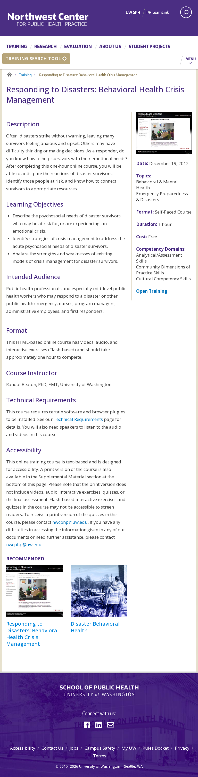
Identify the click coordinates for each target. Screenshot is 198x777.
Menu (191, 58)
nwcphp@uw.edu (70, 522)
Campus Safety (100, 748)
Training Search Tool (33, 58)
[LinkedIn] (98, 725)
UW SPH (133, 12)
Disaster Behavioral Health (95, 627)
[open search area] (186, 12)
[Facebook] (87, 725)
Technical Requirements (78, 419)
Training (16, 46)
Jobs (74, 748)
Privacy (182, 748)
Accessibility (22, 748)
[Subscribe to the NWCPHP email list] (110, 725)
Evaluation (78, 46)
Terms (99, 756)
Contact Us (52, 748)
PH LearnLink (157, 12)
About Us (110, 46)
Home (9, 73)
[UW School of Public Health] (99, 691)
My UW (128, 748)
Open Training (151, 291)
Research (45, 46)
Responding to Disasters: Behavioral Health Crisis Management (32, 633)
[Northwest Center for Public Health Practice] (62, 19)
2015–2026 (69, 766)
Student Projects (149, 46)
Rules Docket (156, 748)
